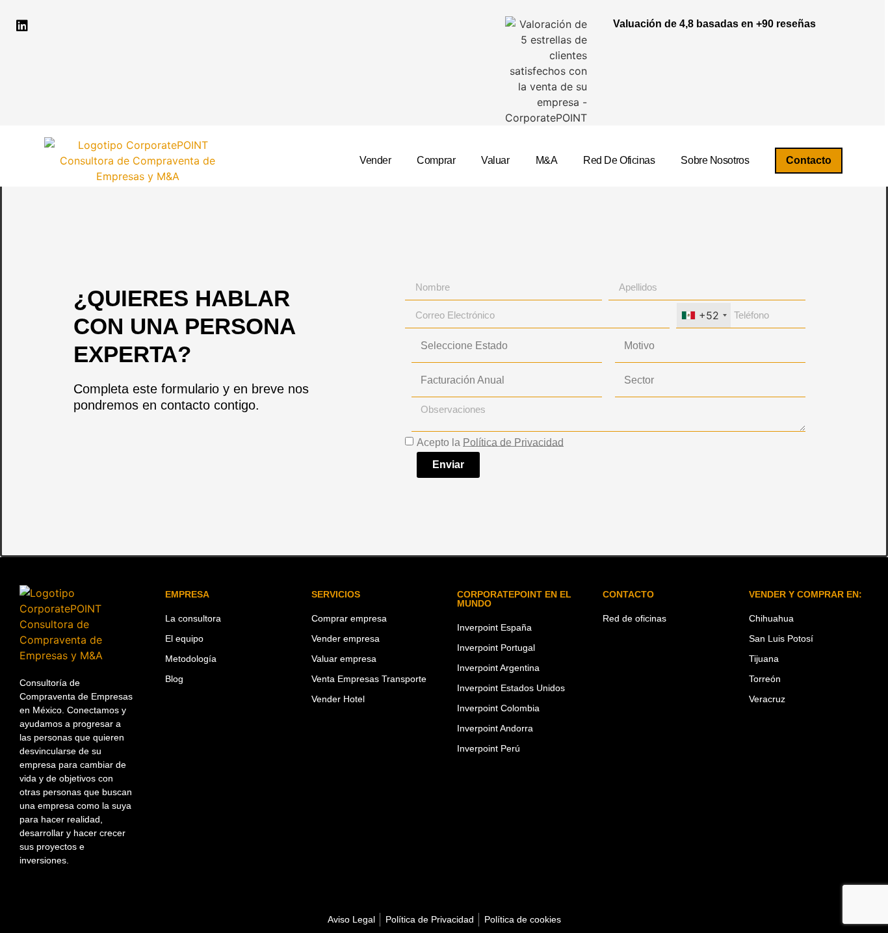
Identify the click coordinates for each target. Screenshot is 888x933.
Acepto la (490, 441)
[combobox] (704, 315)
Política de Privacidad (513, 441)
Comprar (436, 160)
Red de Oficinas (619, 160)
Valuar (495, 160)
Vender (375, 160)
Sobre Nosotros (715, 160)
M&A (547, 160)
